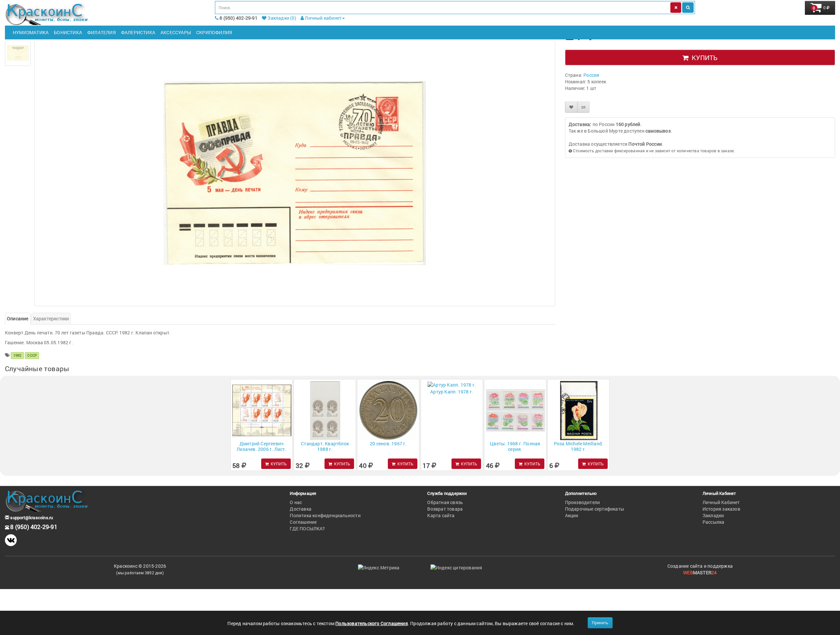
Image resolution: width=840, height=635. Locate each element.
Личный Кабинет (721, 502)
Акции (571, 515)
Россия (591, 75)
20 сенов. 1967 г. (388, 443)
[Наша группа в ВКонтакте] (11, 540)
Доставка (300, 509)
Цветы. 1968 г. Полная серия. (515, 446)
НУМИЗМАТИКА (31, 32)
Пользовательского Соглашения (371, 623)
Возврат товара (445, 509)
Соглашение (303, 522)
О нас (296, 502)
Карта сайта (440, 515)
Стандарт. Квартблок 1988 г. (325, 446)
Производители (582, 502)
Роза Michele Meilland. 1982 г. (578, 446)
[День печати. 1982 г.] (18, 53)
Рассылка (713, 522)
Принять (600, 622)
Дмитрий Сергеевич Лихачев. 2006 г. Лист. (261, 446)
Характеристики (51, 318)
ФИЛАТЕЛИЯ (101, 32)
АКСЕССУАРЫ (175, 32)
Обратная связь (445, 502)
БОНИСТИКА (68, 32)
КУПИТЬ (703, 57)
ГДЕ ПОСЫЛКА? (307, 528)
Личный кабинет (323, 18)
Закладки (713, 515)
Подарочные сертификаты (594, 509)
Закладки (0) (281, 18)
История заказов (721, 509)
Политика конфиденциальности (325, 515)
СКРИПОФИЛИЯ (214, 32)
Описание (18, 318)
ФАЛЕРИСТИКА (138, 32)
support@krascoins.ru (31, 517)
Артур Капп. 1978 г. (451, 392)
